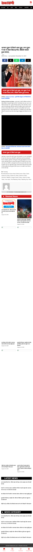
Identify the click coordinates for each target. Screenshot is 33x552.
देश (7, 7)
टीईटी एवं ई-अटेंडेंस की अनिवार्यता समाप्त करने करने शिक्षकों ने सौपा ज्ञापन (16, 503)
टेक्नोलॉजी (26, 7)
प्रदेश (12, 7)
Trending (5, 171)
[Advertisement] (16, 26)
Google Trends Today (16, 177)
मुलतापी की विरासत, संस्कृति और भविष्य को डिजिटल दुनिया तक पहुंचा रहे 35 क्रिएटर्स (24, 344)
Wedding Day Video (26, 179)
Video (3, 179)
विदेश (16, 7)
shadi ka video (26, 177)
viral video (7, 179)
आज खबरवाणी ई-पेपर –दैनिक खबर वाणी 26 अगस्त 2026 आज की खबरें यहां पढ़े (9, 211)
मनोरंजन (20, 7)
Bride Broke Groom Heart (9, 173)
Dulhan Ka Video (14, 175)
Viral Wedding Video (16, 179)
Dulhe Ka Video (23, 175)
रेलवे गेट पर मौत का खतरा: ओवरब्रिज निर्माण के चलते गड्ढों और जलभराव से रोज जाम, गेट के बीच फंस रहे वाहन (24, 221)
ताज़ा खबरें (3, 7)
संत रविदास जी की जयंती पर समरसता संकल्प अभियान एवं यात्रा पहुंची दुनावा (16, 493)
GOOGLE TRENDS (6, 177)
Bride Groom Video (21, 173)
